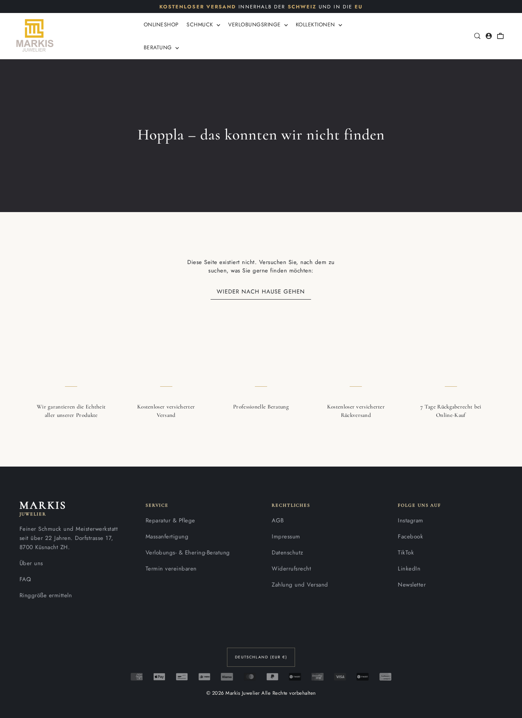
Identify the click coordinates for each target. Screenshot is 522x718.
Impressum (286, 536)
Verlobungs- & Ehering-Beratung (188, 552)
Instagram (410, 520)
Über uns (31, 563)
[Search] (477, 36)
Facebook (410, 536)
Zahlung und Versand (300, 584)
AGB (278, 520)
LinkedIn (409, 568)
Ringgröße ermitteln (45, 595)
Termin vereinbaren (171, 568)
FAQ (25, 579)
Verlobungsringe (255, 24)
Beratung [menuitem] (159, 47)
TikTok (406, 552)
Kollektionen (316, 24)
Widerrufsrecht (291, 568)
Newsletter (412, 584)
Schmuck (200, 24)
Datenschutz (287, 552)
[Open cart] (500, 36)
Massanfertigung (167, 536)
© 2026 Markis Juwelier (233, 693)
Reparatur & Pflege (170, 520)
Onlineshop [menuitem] (161, 24)
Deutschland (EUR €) (261, 657)
